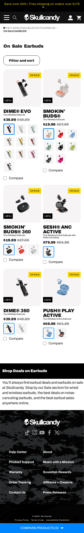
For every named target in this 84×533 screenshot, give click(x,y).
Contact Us (17, 492)
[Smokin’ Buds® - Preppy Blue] (72, 133)
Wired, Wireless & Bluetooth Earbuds (29, 28)
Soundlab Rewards (57, 472)
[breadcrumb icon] (4, 28)
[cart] (79, 18)
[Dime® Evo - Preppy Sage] (32, 129)
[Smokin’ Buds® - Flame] (60, 133)
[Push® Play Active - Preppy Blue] (48, 333)
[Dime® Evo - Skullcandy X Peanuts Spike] (20, 154)
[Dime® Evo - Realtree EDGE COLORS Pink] (32, 154)
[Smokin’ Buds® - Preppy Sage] (48, 146)
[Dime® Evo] (22, 88)
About (47, 452)
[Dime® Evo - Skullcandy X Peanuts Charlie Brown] (20, 141)
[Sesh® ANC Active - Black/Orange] (48, 251)
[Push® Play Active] (62, 287)
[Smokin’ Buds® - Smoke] (48, 158)
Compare (16, 178)
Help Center (18, 452)
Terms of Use (37, 520)
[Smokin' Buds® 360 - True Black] (9, 249)
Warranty (15, 472)
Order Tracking (20, 482)
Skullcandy (46, 516)
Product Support (21, 462)
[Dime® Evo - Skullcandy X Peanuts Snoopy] (32, 141)
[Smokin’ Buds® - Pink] (60, 158)
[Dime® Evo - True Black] (9, 129)
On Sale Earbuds (14, 31)
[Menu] (5, 18)
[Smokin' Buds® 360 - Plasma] (21, 249)
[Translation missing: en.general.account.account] (69, 18)
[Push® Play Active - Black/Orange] (61, 333)
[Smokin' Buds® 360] (22, 204)
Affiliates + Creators (58, 482)
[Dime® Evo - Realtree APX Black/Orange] (9, 166)
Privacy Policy (22, 520)
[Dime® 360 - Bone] (21, 328)
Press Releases (54, 492)
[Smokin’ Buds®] (62, 88)
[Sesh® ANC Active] (62, 204)
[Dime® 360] (22, 287)
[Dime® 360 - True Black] (9, 328)
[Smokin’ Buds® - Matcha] (72, 146)
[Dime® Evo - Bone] (20, 129)
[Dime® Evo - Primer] (9, 141)
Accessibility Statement (57, 520)
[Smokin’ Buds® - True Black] (60, 146)
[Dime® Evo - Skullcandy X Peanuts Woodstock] (9, 154)
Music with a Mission (58, 462)
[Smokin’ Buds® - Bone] (48, 133)
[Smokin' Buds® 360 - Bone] (33, 249)
